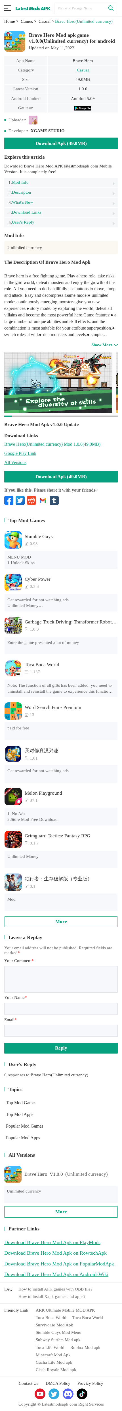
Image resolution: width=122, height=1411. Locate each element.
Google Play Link (20, 453)
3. (21, 202)
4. (25, 212)
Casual (83, 70)
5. (21, 222)
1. (19, 182)
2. (20, 192)
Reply (61, 1048)
